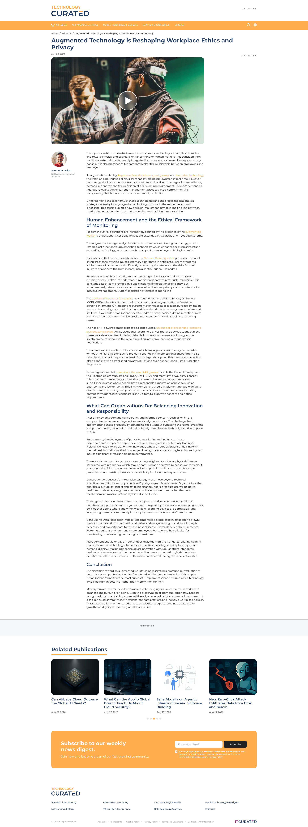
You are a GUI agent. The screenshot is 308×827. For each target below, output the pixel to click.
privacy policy (215, 757)
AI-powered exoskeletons (134, 175)
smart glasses (160, 175)
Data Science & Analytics (167, 809)
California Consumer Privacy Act (112, 298)
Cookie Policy (132, 822)
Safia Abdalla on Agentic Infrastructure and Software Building (179, 703)
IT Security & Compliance (116, 809)
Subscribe (235, 744)
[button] (148, 719)
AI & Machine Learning (85, 24)
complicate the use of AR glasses (137, 372)
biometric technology (190, 175)
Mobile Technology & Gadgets (120, 24)
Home (54, 33)
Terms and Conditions (172, 822)
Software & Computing (156, 24)
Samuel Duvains (61, 170)
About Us (102, 822)
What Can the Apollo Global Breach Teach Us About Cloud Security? (127, 703)
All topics (61, 24)
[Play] (127, 100)
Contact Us (116, 822)
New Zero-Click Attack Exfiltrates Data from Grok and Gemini (230, 703)
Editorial (179, 24)
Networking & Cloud (62, 809)
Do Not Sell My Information (201, 822)
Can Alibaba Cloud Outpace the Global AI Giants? (74, 701)
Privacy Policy (151, 822)
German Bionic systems (159, 258)
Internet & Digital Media (167, 802)
